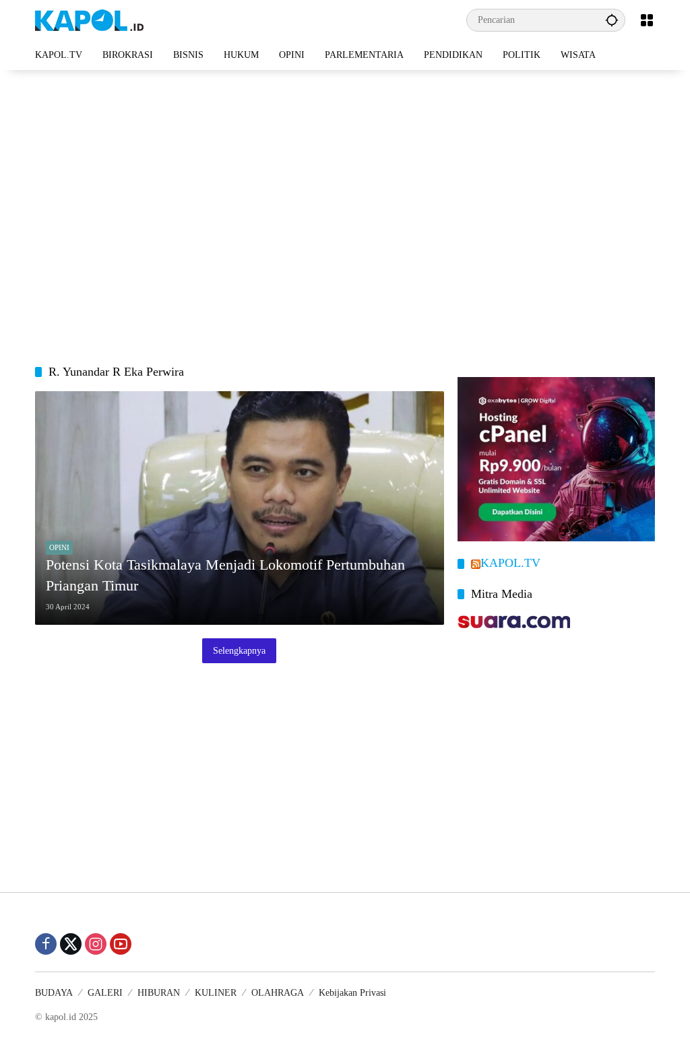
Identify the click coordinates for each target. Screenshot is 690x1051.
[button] (611, 20)
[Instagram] (95, 944)
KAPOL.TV (510, 563)
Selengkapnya (239, 651)
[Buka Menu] (647, 20)
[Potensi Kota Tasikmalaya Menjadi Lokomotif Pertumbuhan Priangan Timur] (239, 508)
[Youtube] (120, 944)
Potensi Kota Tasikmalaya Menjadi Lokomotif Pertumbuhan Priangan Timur (225, 575)
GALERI (105, 993)
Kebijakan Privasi (352, 993)
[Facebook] (46, 944)
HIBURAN (158, 993)
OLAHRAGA (277, 993)
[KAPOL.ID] (89, 19)
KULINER (216, 993)
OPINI (59, 547)
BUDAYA (54, 993)
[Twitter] (71, 944)
